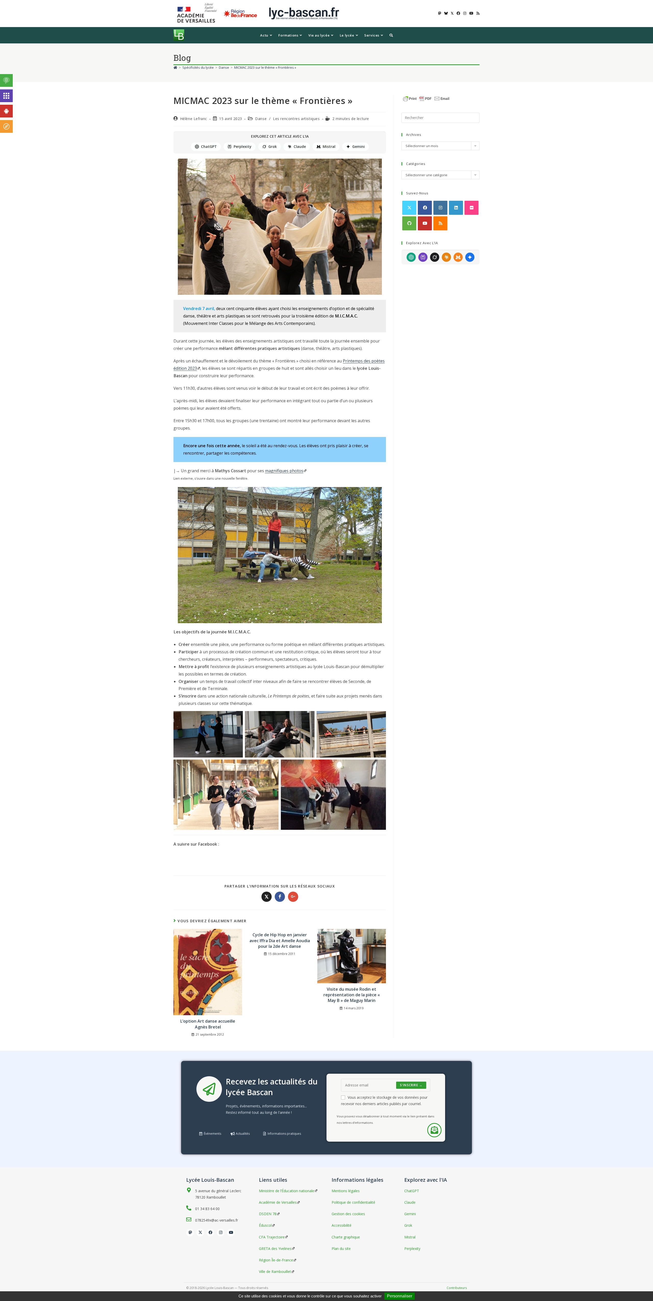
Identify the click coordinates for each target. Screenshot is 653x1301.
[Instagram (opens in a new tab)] (465, 13)
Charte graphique (346, 1237)
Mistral (329, 146)
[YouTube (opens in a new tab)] (471, 13)
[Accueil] (175, 67)
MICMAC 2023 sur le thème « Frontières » (265, 67)
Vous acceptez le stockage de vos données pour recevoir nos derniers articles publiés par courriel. (384, 1100)
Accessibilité (341, 1225)
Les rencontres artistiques (296, 118)
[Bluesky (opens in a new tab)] (446, 13)
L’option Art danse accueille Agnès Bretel (207, 1024)
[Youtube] (425, 223)
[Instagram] (440, 208)
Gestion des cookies (348, 1213)
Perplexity (243, 146)
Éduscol (265, 1225)
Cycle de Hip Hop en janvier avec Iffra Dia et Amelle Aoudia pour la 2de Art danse (279, 940)
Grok (272, 146)
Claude (300, 146)
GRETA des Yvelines (275, 1248)
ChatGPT (209, 146)
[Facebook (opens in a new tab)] (458, 13)
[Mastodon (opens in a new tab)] (440, 13)
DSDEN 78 (268, 1213)
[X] (409, 208)
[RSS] (440, 223)
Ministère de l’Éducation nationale (286, 1190)
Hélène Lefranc (193, 118)
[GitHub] (409, 223)
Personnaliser (399, 1296)
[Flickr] (471, 208)
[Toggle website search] (391, 35)
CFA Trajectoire (272, 1237)
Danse (261, 118)
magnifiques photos (284, 471)
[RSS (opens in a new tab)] (477, 13)
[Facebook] (425, 208)
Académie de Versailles (278, 1202)
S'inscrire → (411, 1085)
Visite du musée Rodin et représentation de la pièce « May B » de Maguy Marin (351, 994)
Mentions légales (346, 1190)
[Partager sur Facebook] (280, 897)
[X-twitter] (200, 1232)
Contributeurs (457, 1288)
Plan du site (341, 1248)
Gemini (358, 146)
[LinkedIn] (456, 208)
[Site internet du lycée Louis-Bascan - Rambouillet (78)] (304, 13)
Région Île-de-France (276, 1260)
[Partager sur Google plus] (293, 897)
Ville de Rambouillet (275, 1271)
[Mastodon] (190, 1232)
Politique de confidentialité (353, 1202)
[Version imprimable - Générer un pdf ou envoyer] (426, 98)
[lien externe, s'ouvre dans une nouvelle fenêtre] (197, 13)
